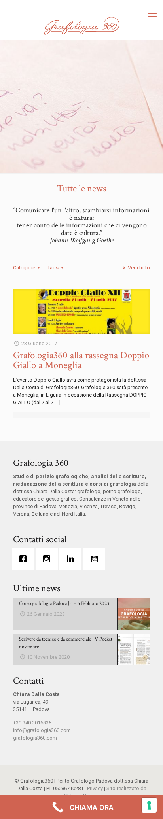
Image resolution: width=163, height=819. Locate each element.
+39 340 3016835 (32, 723)
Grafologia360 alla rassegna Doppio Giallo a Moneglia (81, 360)
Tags (53, 267)
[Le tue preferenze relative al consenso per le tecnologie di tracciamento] (149, 805)
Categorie (24, 267)
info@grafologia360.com (42, 730)
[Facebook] (25, 559)
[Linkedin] (72, 559)
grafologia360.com (35, 738)
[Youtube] (96, 559)
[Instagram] (49, 559)
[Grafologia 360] (81, 26)
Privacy (95, 788)
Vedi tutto (139, 267)
